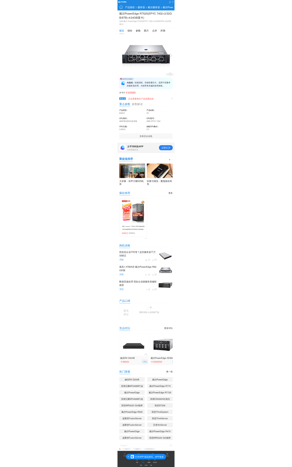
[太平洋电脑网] (124, 2)
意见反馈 (155, 462)
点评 (154, 30)
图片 (146, 30)
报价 (130, 30)
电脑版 (149, 462)
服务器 (141, 7)
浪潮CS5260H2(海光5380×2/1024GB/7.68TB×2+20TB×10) (161, 399)
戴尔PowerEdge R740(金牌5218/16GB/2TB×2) (132, 393)
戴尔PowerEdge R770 (160, 385)
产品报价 (130, 7)
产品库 (146, 465)
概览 (121, 30)
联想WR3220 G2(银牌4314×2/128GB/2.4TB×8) (161, 438)
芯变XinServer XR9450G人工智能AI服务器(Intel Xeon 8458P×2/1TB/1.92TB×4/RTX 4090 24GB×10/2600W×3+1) (161, 425)
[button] (169, 159)
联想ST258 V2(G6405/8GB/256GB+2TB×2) (161, 406)
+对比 (144, 361)
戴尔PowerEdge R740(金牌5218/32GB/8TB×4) (132, 431)
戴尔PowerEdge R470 (160, 431)
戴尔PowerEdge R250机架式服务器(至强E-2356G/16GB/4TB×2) (132, 412)
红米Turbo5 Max (149, 449)
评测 (162, 30)
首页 (141, 465)
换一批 (169, 371)
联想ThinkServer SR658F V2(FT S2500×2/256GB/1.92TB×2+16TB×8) (161, 419)
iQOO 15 (127, 449)
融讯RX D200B (127, 357)
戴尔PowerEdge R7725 (160, 392)
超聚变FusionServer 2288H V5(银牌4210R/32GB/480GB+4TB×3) (133, 438)
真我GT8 (137, 449)
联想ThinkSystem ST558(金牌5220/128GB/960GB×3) (160, 412)
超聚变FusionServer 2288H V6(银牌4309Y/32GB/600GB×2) (132, 425)
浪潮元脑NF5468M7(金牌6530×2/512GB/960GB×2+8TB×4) (133, 399)
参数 (138, 30)
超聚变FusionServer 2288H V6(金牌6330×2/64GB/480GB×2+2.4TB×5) (133, 419)
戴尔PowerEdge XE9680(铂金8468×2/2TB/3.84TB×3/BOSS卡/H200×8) (164, 358)
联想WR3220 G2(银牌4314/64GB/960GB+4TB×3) (133, 406)
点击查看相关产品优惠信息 (141, 98)
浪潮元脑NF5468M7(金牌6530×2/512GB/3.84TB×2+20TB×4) (133, 386)
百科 (151, 465)
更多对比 (168, 328)
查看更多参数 (146, 136)
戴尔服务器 (154, 7)
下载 (170, 2)
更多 (170, 193)
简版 (137, 462)
